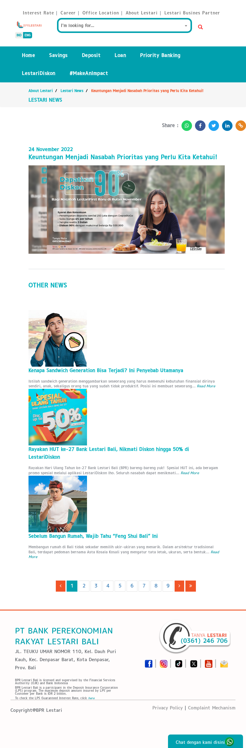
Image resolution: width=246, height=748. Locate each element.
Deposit (91, 55)
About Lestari (40, 91)
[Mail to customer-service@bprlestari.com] (224, 662)
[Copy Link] (239, 123)
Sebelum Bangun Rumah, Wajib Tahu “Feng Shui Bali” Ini (93, 536)
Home (28, 55)
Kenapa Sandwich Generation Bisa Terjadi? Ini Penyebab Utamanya (105, 370)
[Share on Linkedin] (225, 123)
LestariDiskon (39, 73)
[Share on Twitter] (212, 123)
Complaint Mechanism (212, 707)
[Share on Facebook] (199, 123)
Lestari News (72, 91)
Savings (58, 55)
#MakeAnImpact (89, 73)
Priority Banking (160, 55)
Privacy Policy (167, 707)
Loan (120, 55)
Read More (206, 386)
